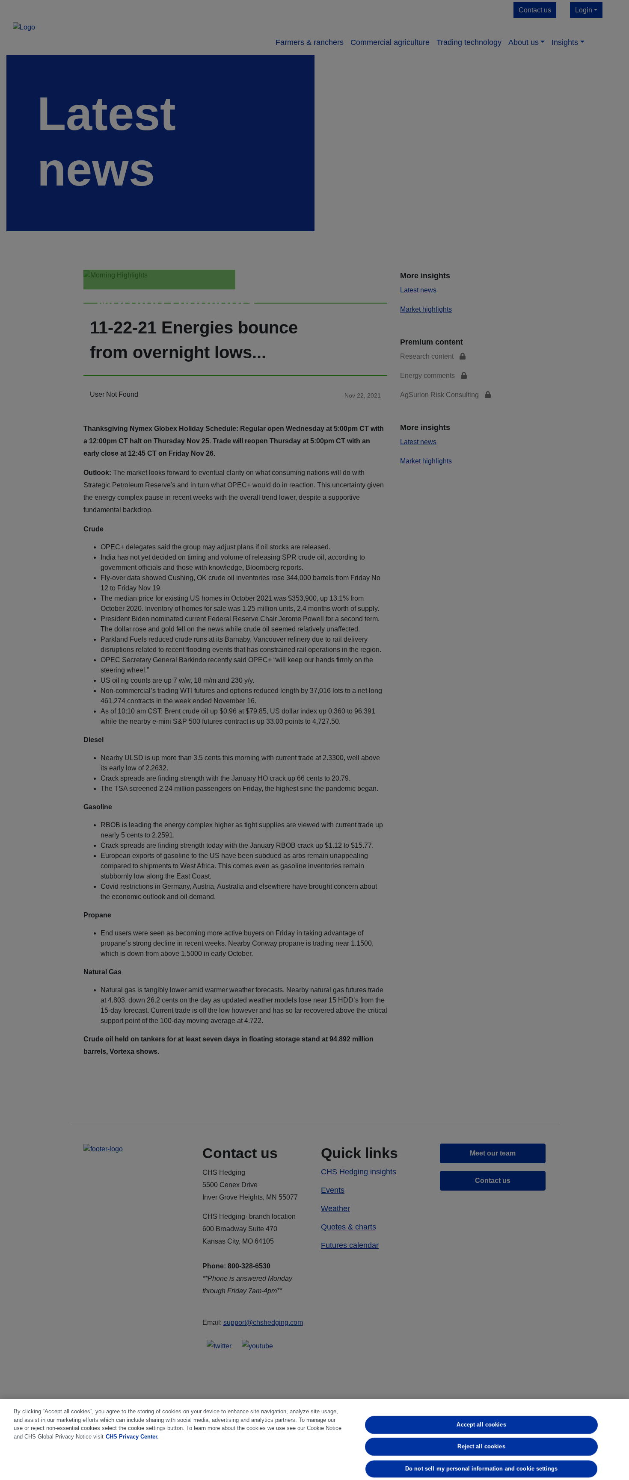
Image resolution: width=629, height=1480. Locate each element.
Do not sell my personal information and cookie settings (481, 1468)
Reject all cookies (481, 1447)
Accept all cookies (481, 1424)
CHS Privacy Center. (132, 1436)
